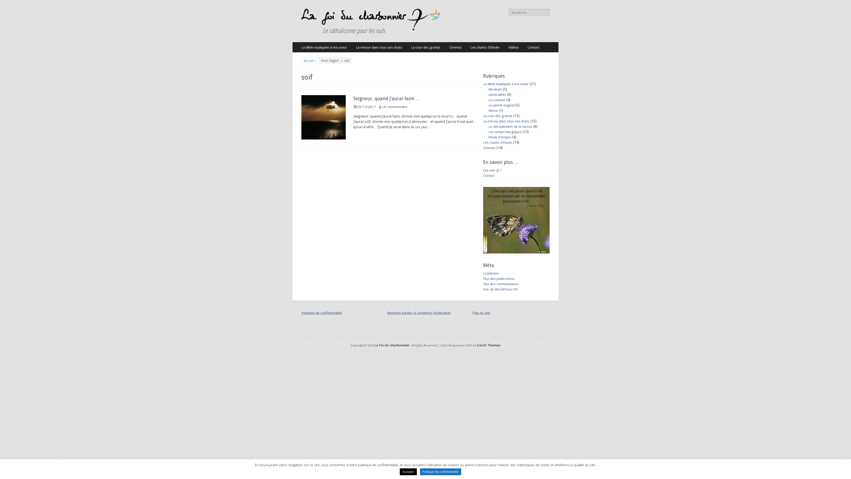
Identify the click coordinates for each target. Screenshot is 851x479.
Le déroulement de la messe (510, 126)
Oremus (455, 47)
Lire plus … (423, 127)
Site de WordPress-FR (500, 289)
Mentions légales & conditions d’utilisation (419, 312)
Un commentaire (394, 106)
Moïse (493, 110)
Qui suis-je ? (492, 170)
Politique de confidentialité (321, 312)
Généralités (497, 94)
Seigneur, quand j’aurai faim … (386, 98)
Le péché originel (501, 105)
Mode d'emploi (499, 137)
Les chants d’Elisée (485, 47)
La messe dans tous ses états (379, 47)
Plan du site (481, 312)
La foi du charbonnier (353, 16)
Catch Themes (488, 345)
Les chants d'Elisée (497, 142)
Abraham (495, 89)
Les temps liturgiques (505, 132)
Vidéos (513, 47)
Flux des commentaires (501, 284)
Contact (533, 47)
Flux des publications (499, 278)
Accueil (310, 60)
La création (496, 100)
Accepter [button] (408, 472)
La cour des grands (425, 47)
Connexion (491, 273)
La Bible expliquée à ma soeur (324, 47)
